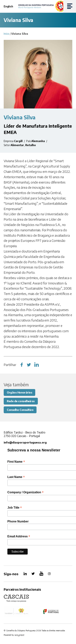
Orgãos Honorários (19, 392)
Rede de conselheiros (21, 401)
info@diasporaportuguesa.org (25, 442)
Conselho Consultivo (20, 409)
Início (6, 33)
